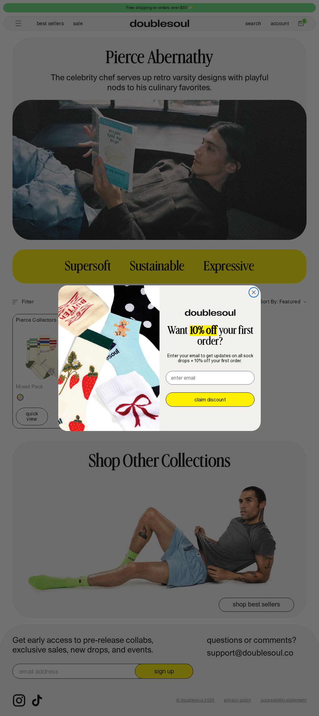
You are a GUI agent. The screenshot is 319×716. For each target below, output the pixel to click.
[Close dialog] (254, 292)
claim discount (210, 399)
